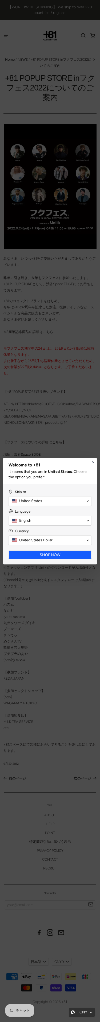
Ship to (20, 492)
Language (22, 511)
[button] (82, 1012)
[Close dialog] (93, 462)
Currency (22, 531)
